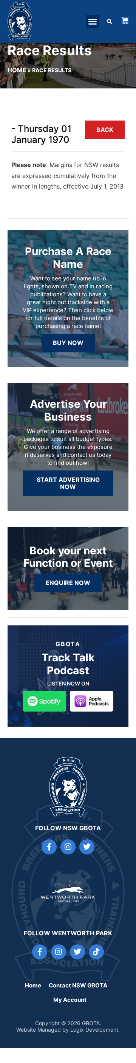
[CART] (125, 20)
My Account (70, 999)
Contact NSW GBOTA (78, 985)
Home (17, 70)
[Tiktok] (96, 951)
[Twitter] (86, 846)
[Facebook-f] (49, 846)
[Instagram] (68, 846)
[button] (92, 21)
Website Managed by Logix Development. (68, 1029)
